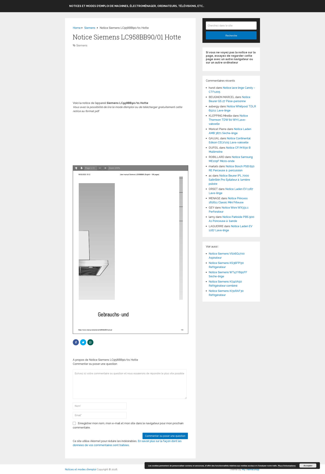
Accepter (308, 465)
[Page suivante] (81, 168)
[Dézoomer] (99, 168)
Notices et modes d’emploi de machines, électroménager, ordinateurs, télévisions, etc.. (136, 6)
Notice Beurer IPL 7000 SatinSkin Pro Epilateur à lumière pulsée (229, 179)
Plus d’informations (287, 465)
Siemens (81, 45)
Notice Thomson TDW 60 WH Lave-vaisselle (228, 119)
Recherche (231, 35)
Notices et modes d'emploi (80, 469)
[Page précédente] (76, 168)
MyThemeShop (250, 469)
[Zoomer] (105, 168)
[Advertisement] (130, 76)
